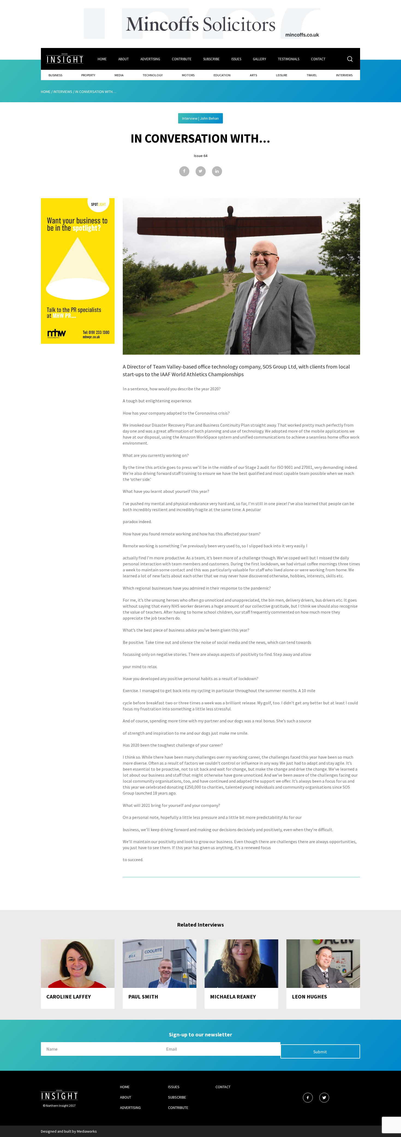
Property (88, 75)
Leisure (281, 75)
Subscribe (211, 59)
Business (55, 75)
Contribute (181, 59)
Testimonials (288, 59)
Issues (236, 59)
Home (102, 59)
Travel (312, 75)
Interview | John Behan (200, 118)
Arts (253, 75)
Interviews (344, 75)
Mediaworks (87, 1131)
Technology (153, 75)
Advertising (150, 59)
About (123, 59)
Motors (188, 75)
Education (222, 75)
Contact (318, 59)
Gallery (259, 59)
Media (119, 75)
